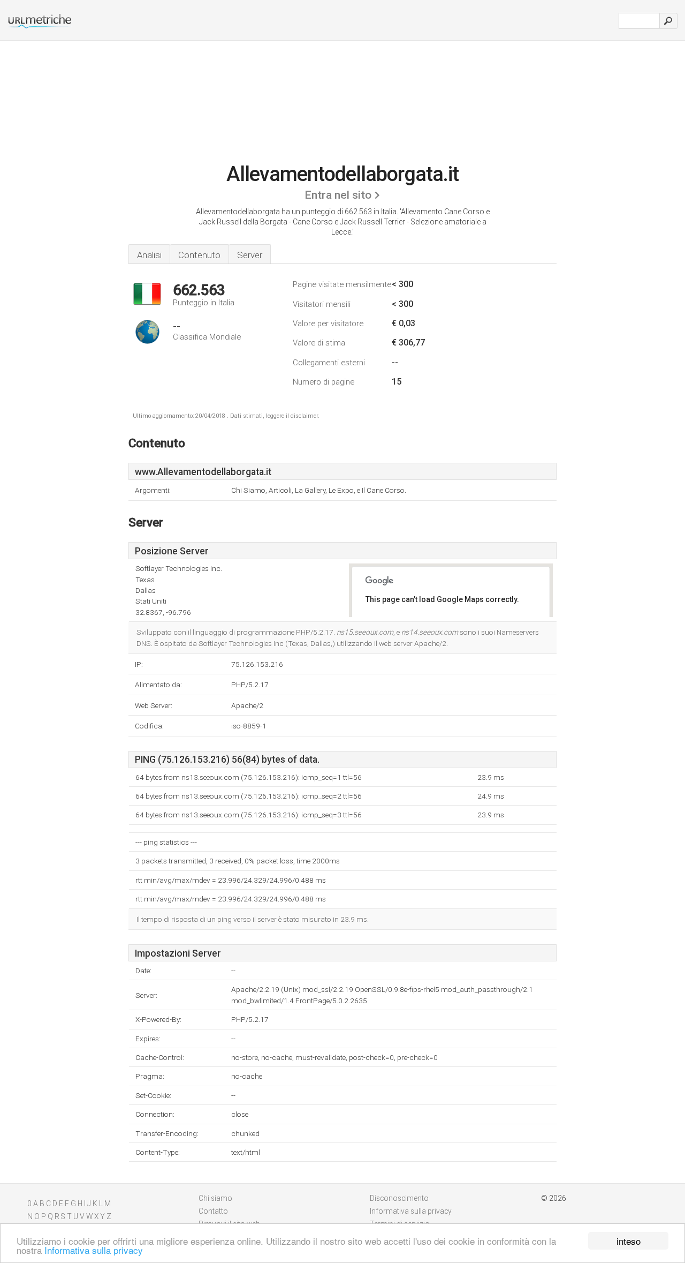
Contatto (213, 1211)
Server (249, 255)
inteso (628, 1240)
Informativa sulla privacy (93, 1250)
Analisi (149, 255)
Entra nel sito (338, 195)
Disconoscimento (399, 1198)
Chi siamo (215, 1198)
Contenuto (199, 255)
